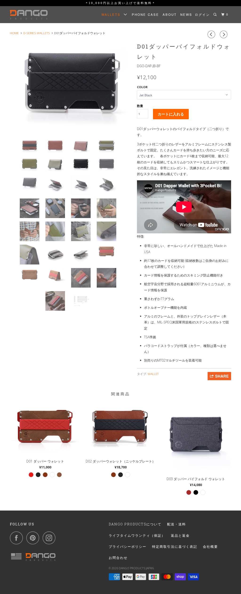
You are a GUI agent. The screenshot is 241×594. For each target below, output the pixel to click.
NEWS (186, 14)
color (142, 87)
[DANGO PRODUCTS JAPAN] (29, 14)
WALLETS (112, 14)
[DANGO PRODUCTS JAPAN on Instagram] (50, 537)
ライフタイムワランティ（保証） (137, 535)
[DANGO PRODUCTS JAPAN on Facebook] (17, 537)
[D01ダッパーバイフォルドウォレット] (71, 87)
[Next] (224, 34)
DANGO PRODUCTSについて (135, 524)
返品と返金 (180, 535)
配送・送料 (176, 524)
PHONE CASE (145, 14)
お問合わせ (118, 557)
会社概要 (210, 546)
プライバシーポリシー (127, 546)
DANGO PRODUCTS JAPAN (136, 568)
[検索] (216, 14)
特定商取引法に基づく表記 (174, 546)
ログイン (202, 14)
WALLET (153, 374)
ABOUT (170, 14)
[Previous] (212, 34)
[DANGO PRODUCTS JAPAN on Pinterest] (34, 537)
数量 (140, 106)
